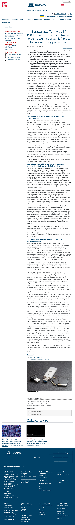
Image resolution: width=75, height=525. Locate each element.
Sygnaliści (6, 23)
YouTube (41, 512)
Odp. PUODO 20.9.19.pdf (36, 357)
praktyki (41, 488)
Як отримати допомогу (60, 457)
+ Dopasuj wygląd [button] (66, 1)
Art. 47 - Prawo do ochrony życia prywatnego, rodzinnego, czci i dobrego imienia (14, 35)
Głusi (68, 14)
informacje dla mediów (63, 474)
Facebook (41, 507)
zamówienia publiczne (45, 490)
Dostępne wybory (63, 19)
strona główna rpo (14, 453)
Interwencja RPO (9, 50)
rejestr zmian (60, 518)
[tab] (49, 411)
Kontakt (5, 19)
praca (40, 486)
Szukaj (52, 14)
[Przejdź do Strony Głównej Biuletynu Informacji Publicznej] (62, 4)
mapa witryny (60, 511)
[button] (30, 378)
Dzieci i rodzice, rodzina (14, 54)
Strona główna (8, 27)
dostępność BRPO (61, 513)
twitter (64, 48)
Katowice (23, 507)
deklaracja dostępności (63, 515)
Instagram (42, 514)
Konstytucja (49, 19)
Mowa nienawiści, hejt (14, 59)
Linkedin (41, 511)
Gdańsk (23, 509)
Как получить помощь (61, 461)
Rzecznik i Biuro (18, 19)
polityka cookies (61, 517)
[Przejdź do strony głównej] (37, 5)
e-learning (59, 482)
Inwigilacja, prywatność (14, 57)
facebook (69, 48)
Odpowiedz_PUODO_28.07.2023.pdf (39, 359)
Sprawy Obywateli (34, 19)
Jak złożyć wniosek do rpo (61, 453)
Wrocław (23, 511)
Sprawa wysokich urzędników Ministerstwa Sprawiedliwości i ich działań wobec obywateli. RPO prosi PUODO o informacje (37, 442)
